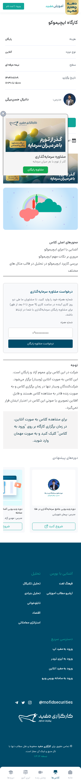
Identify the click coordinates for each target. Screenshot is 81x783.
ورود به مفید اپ (63, 649)
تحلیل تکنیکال (31, 583)
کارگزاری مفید (44, 746)
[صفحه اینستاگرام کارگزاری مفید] (29, 702)
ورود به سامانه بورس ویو (57, 678)
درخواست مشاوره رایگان (40, 344)
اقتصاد (36, 613)
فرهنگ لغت (66, 583)
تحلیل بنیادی (32, 593)
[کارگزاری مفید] (46, 721)
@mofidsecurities (56, 702)
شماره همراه (66, 322)
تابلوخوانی (33, 603)
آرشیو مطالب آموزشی (60, 593)
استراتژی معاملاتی (29, 622)
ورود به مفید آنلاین (61, 668)
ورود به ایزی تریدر (62, 659)
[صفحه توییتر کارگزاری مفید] (23, 702)
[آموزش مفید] (51, 6)
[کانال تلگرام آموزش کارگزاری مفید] (16, 702)
